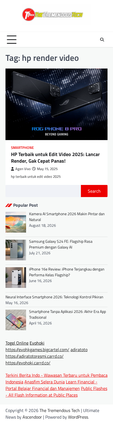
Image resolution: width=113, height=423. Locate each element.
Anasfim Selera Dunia (44, 381)
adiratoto (78, 349)
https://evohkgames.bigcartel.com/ (37, 349)
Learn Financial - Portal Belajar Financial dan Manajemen (51, 385)
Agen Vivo (23, 168)
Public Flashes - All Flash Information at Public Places (56, 391)
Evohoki (37, 343)
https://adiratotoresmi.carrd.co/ (34, 356)
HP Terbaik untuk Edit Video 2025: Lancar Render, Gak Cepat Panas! (55, 157)
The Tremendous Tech (59, 410)
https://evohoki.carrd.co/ (27, 362)
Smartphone (22, 148)
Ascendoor (32, 417)
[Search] (102, 40)
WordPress (78, 417)
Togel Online (17, 343)
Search (94, 191)
